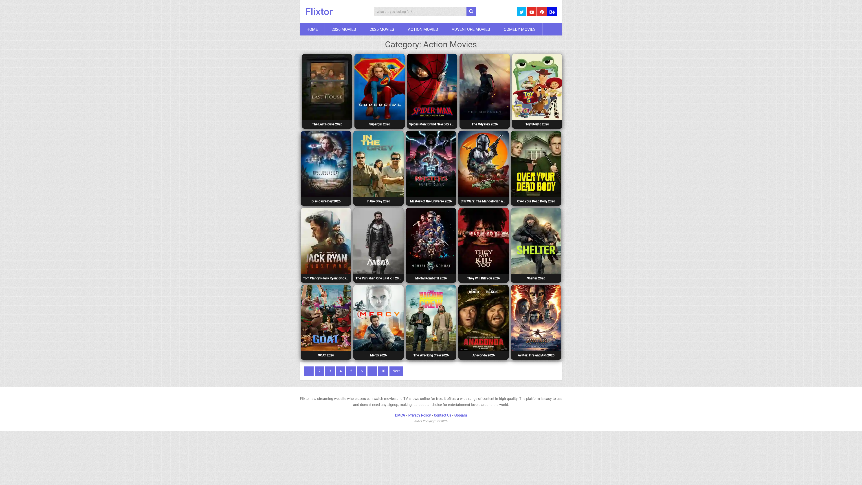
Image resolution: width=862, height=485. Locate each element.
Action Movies (423, 29)
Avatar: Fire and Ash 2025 (536, 355)
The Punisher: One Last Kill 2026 (379, 278)
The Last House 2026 (327, 124)
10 (383, 371)
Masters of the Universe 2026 (431, 201)
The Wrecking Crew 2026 (431, 355)
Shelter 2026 (536, 278)
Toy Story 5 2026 (537, 124)
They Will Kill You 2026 (483, 278)
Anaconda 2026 (484, 355)
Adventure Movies (471, 29)
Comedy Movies (520, 29)
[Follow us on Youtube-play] (532, 11)
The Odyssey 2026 (485, 124)
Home (312, 29)
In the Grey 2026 (378, 201)
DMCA (400, 415)
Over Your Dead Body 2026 (536, 201)
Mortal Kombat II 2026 (431, 278)
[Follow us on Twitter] (521, 11)
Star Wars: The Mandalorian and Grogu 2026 (484, 201)
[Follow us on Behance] (552, 11)
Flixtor (319, 12)
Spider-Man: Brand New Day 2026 (432, 124)
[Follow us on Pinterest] (542, 11)
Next (396, 371)
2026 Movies (344, 29)
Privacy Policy (419, 415)
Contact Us (442, 415)
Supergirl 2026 (379, 124)
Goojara (460, 415)
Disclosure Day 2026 (326, 201)
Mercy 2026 (378, 355)
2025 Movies (382, 29)
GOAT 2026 (326, 355)
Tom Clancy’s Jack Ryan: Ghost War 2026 (326, 278)
